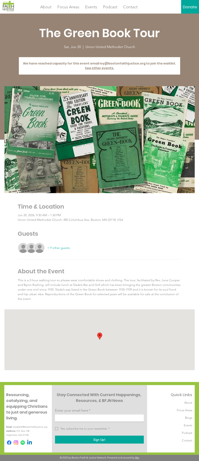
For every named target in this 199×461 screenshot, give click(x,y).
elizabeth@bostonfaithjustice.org (30, 426)
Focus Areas (184, 410)
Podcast (187, 433)
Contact (187, 440)
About (188, 402)
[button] (45, 7)
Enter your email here (73, 410)
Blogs (188, 418)
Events (188, 425)
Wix (137, 457)
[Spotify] (23, 443)
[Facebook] (9, 443)
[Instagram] (16, 443)
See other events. (99, 68)
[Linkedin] (29, 443)
